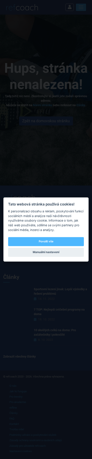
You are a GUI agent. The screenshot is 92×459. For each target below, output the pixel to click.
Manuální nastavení (46, 252)
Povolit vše (46, 241)
